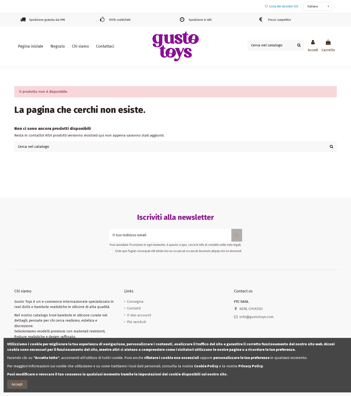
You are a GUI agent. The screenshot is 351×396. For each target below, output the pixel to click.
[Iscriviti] (236, 235)
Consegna (135, 301)
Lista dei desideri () (283, 6)
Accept (17, 384)
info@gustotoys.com (256, 317)
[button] (57, 46)
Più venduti (136, 322)
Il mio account (139, 315)
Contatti (134, 308)
